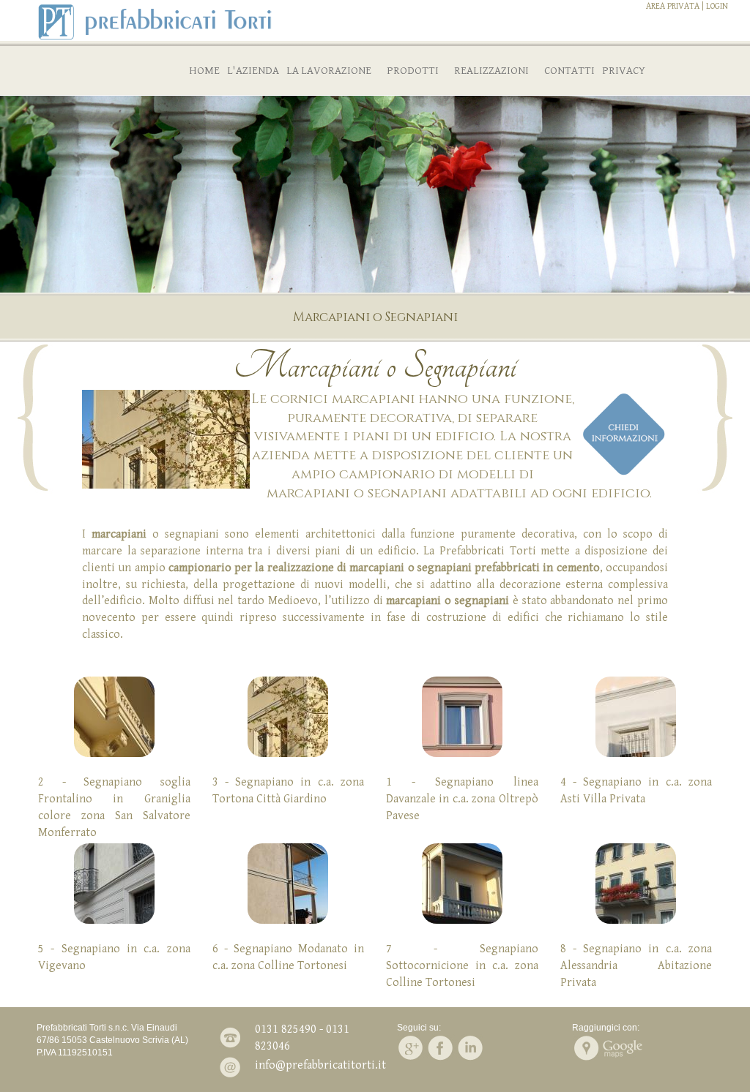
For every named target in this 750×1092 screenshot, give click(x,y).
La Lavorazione (328, 70)
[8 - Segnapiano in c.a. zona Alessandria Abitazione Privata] (636, 883)
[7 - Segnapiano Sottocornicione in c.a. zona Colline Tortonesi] (462, 883)
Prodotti (413, 70)
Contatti (569, 70)
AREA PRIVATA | (675, 6)
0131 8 (271, 1029)
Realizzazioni (491, 70)
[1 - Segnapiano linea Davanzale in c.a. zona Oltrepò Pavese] (462, 717)
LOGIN (717, 6)
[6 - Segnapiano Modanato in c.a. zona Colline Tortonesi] (288, 883)
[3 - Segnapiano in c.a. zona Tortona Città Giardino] (288, 717)
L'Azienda (253, 70)
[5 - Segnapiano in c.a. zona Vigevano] (114, 883)
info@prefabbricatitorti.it (320, 1065)
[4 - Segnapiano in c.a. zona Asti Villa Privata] (636, 717)
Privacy (623, 70)
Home (204, 70)
